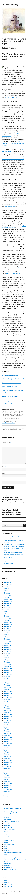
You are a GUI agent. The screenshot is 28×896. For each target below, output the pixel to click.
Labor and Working (20, 428)
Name (4, 466)
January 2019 (7, 735)
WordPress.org (8, 886)
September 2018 (8, 743)
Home (5, 833)
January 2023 (7, 643)
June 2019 (6, 726)
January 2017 (7, 781)
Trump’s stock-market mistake (10, 396)
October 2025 (7, 582)
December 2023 (8, 622)
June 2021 (6, 680)
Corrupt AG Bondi (8, 563)
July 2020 (6, 701)
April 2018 (6, 752)
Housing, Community (9, 835)
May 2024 (6, 613)
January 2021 (7, 689)
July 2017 (6, 770)
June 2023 (6, 634)
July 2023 (6, 632)
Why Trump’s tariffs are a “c (9, 379)
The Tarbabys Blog (10, 5)
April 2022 (6, 661)
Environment (7, 819)
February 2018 (7, 756)
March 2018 (7, 754)
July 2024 (6, 609)
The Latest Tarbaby (9, 861)
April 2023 (6, 638)
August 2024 (7, 607)
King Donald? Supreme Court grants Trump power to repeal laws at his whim (13, 559)
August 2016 (7, 791)
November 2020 (8, 693)
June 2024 (6, 611)
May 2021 (6, 682)
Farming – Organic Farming (11, 821)
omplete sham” (20, 379)
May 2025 (6, 590)
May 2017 (6, 774)
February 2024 (7, 618)
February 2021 (7, 687)
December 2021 (8, 668)
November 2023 (8, 624)
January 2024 (7, 620)
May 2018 (6, 751)
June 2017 (6, 772)
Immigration (7, 837)
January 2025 (7, 597)
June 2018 (6, 749)
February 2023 (7, 641)
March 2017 (7, 777)
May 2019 (6, 728)
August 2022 (7, 653)
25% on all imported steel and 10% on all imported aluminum (13, 143)
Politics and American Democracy (9, 429)
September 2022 (8, 651)
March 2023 (7, 640)
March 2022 (7, 663)
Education (6, 817)
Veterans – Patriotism (10, 869)
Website (4, 479)
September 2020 (8, 697)
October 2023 (7, 626)
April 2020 (6, 707)
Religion (6, 854)
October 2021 (7, 672)
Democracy (7, 815)
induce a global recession (13, 273)
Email (4, 473)
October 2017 (7, 764)
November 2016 (8, 785)
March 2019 (7, 731)
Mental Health (7, 848)
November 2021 (8, 670)
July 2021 (6, 678)
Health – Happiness (9, 829)
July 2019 (6, 724)
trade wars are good (10, 206)
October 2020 (7, 695)
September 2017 (8, 766)
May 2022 (6, 659)
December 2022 (8, 645)
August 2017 (7, 768)
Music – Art (7, 850)
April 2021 (6, 684)
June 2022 (6, 657)
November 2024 (8, 601)
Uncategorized (8, 867)
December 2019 (8, 714)
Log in (5, 880)
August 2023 (7, 630)
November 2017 (8, 762)
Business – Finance (9, 814)
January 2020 (7, 712)
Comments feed (8, 884)
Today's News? (21, 429)
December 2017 (8, 760)
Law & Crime (7, 846)
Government (7, 825)
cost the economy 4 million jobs (14, 268)
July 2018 (6, 747)
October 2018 (7, 741)
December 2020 (8, 691)
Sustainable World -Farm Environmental (15, 860)
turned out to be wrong (11, 97)
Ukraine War (7, 865)
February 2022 (7, 664)
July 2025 (6, 586)
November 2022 (8, 647)
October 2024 (7, 603)
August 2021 (7, 676)
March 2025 (7, 594)
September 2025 (8, 584)
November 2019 (8, 716)
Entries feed (7, 882)
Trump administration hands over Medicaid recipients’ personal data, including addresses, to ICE (13, 554)
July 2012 (6, 797)
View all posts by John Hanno (8, 422)
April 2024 (6, 615)
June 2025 (6, 588)
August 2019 (7, 722)
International (7, 842)
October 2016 (7, 787)
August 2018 (7, 745)
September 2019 (8, 720)
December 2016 (8, 783)
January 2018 (7, 758)
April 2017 (6, 775)
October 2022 (7, 649)
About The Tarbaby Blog (10, 812)
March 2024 (7, 617)
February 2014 (7, 793)
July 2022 (6, 655)
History (6, 831)
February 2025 (7, 595)
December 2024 (8, 599)
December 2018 (8, 737)
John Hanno (4, 428)
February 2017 (7, 779)
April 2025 (6, 592)
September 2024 (8, 605)
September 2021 (8, 674)
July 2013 (6, 795)
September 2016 (8, 789)
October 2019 (7, 718)
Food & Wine (7, 823)
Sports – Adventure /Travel (11, 858)
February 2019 (7, 733)
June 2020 (6, 703)
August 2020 (7, 699)
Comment (4, 445)
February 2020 (7, 710)
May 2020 (6, 705)
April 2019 (6, 730)
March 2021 (7, 685)
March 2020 (7, 708)
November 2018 (8, 739)
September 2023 (8, 628)
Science (6, 856)
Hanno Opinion (8, 827)
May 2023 (6, 636)
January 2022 (7, 666)
